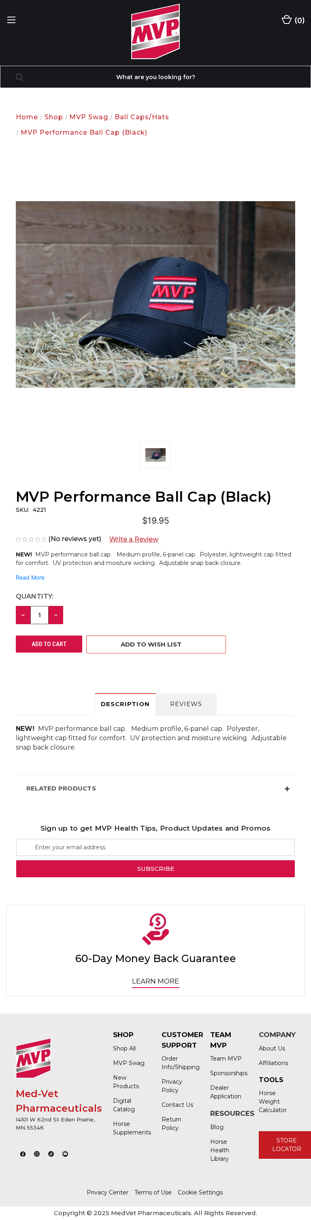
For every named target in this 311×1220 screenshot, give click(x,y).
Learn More (155, 981)
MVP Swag (129, 1063)
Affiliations (273, 1063)
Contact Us (177, 1104)
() (299, 20)
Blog (217, 1127)
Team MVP (226, 1058)
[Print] (51, 673)
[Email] (35, 673)
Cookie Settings (200, 1192)
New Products (126, 1082)
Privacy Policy (172, 1086)
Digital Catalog (124, 1105)
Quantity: (34, 596)
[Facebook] (20, 673)
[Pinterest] (81, 673)
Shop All (124, 1048)
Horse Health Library (219, 1150)
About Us (272, 1048)
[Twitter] (66, 673)
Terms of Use (153, 1192)
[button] (130, 539)
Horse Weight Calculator (273, 1101)
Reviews (186, 704)
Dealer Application (225, 1092)
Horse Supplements (129, 1128)
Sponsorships (226, 1073)
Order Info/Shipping (178, 1063)
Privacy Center (107, 1192)
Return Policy (171, 1124)
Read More (30, 577)
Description (125, 704)
